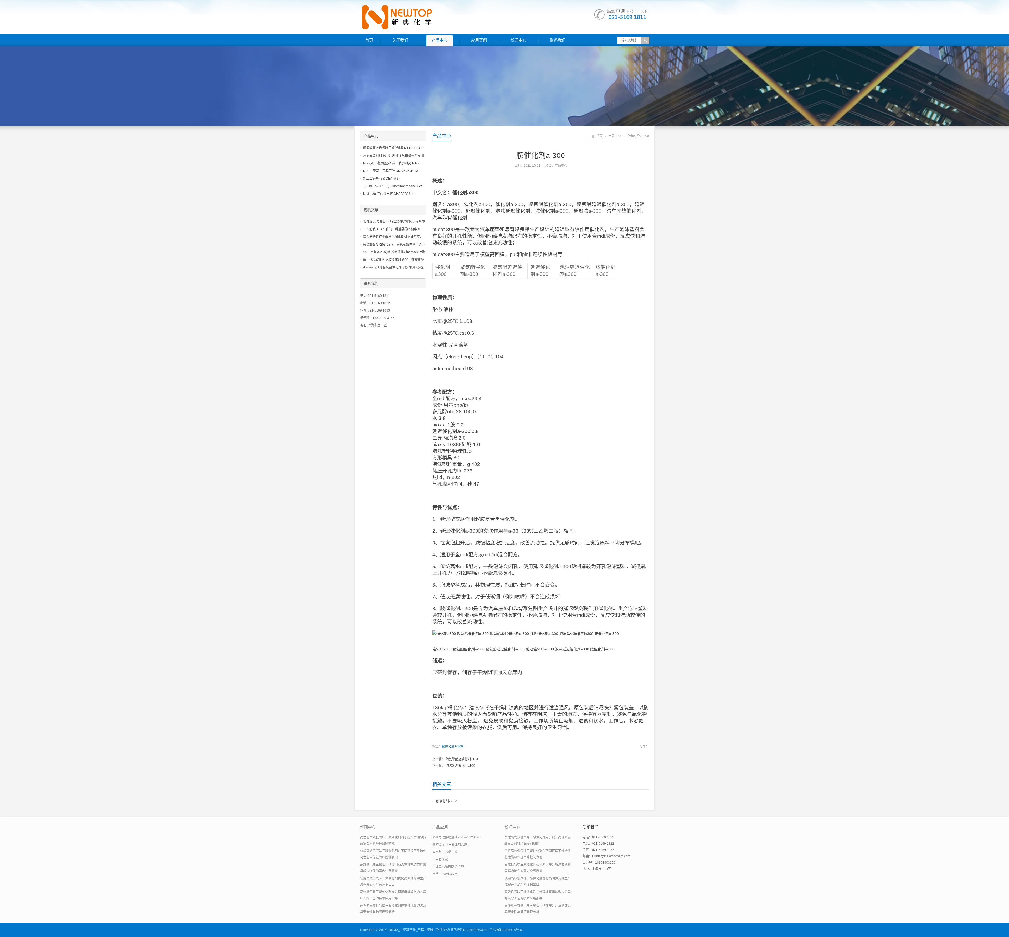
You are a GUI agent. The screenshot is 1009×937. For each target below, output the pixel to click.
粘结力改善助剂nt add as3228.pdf (456, 837)
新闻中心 (518, 40)
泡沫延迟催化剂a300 (460, 765)
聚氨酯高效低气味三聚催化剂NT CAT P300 (393, 148)
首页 (369, 40)
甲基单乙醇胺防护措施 (448, 867)
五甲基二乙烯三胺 (444, 852)
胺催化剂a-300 (446, 801)
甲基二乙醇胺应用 (444, 874)
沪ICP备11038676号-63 (507, 930)
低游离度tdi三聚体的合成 (449, 845)
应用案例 (479, 40)
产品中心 (439, 40)
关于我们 (400, 40)
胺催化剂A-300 (452, 746)
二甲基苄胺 (440, 859)
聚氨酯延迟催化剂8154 (462, 759)
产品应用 (440, 827)
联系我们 (558, 40)
